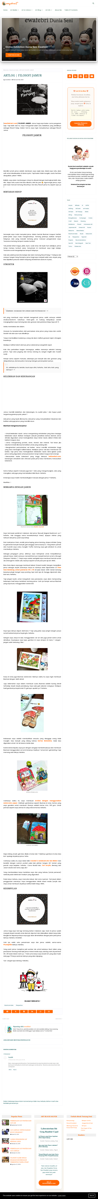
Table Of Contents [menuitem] (71, 10)
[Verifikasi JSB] (75, 283)
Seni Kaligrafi (79, 243)
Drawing (83, 221)
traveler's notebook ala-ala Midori (44, 861)
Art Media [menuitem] (13, 10)
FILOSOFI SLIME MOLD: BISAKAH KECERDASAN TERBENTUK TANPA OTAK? (19, 1160)
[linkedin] (75, 76)
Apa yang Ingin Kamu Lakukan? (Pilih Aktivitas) (48, 1146)
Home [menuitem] (5, 10)
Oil (69, 237)
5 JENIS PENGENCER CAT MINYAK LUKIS (18, 1140)
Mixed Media (80, 230)
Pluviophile (7, 945)
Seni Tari (88, 243)
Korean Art (82, 227)
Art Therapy (79, 211)
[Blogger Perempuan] (87, 271)
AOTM (87, 205)
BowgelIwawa (73, 218)
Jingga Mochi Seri (87, 1123)
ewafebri (8, 80)
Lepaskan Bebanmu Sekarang (80, 123)
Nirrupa (84, 1126)
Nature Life (89, 234)
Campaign (82, 218)
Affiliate (77, 205)
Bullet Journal (39, 527)
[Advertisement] (32, 156)
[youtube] (91, 76)
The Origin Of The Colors (86, 1129)
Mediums (71, 230)
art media (86, 208)
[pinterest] (80, 76)
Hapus (14, 1069)
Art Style (71, 211)
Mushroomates (14, 70)
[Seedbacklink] (75, 271)
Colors (90, 218)
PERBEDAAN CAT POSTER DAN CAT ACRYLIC (20, 1150)
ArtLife (86, 211)
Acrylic (70, 205)
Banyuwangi (78, 215)
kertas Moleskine (44, 741)
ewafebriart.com (10, 123)
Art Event (78, 208)
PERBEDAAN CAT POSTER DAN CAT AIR (20, 1122)
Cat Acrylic (46, 865)
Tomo (70, 246)
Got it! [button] (92, 1195)
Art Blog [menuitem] (38, 10)
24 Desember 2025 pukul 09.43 (16, 1060)
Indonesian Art (88, 224)
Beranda (6, 70)
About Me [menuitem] (58, 10)
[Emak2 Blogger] (86, 283)
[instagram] (86, 76)
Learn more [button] (62, 1195)
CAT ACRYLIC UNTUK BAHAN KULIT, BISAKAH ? (20, 1131)
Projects (71, 240)
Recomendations (81, 240)
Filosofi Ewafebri (72, 1123)
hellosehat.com (55, 456)
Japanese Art (72, 227)
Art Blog (71, 208)
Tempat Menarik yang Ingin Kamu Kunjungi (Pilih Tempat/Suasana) (49, 1155)
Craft (70, 221)
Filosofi (79, 224)
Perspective (19, 1005)
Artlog (70, 215)
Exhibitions (72, 224)
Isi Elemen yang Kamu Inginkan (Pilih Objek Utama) (48, 1137)
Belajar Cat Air (86, 1120)
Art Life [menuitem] (48, 10)
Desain (76, 221)
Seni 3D (71, 243)
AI (82, 205)
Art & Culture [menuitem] (26, 10)
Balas (10, 1069)
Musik (81, 234)
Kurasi (89, 227)
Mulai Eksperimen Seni (49, 1182)
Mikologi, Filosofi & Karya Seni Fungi (72, 1127)
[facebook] (69, 76)
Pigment (84, 237)
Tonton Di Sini (13, 55)
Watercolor (78, 246)
